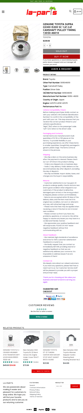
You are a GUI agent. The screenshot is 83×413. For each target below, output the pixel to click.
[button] (8, 362)
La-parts (8, 383)
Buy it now (61, 56)
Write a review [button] (41, 317)
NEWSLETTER (59, 382)
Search (32, 385)
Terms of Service (36, 397)
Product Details (49, 74)
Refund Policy (35, 392)
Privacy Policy (35, 390)
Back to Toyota (43, 371)
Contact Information (37, 387)
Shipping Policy (35, 394)
